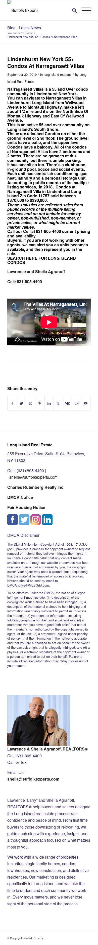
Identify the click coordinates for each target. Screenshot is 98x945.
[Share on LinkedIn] (49, 403)
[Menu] (84, 10)
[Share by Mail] (85, 403)
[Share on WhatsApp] (30, 403)
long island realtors (57, 74)
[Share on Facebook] (12, 403)
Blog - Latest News (24, 28)
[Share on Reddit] (76, 403)
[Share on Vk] (67, 403)
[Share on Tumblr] (58, 403)
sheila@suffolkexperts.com (33, 477)
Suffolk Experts (33, 938)
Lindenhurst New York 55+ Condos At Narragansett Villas (45, 62)
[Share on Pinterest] (39, 403)
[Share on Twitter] (21, 403)
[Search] (72, 10)
